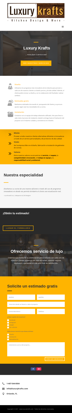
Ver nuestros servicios (36, 63)
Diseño (17, 84)
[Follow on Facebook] (33, 368)
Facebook (12, 320)
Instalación (19, 112)
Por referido (13, 327)
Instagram (12, 322)
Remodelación (13, 339)
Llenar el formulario (18, 228)
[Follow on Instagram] (38, 368)
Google (11, 325)
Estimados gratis (22, 101)
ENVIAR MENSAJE (54, 359)
